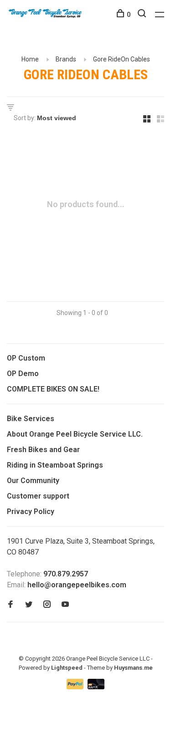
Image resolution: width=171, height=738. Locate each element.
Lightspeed (67, 667)
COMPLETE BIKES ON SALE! (53, 389)
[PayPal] (76, 686)
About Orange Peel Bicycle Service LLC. (75, 434)
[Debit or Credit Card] (96, 686)
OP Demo (23, 373)
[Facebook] (10, 605)
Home (30, 59)
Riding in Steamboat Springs (55, 465)
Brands (66, 59)
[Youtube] (65, 605)
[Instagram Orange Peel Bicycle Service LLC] (47, 605)
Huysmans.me (133, 667)
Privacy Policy (30, 511)
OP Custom (26, 358)
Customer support (38, 496)
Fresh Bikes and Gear (43, 449)
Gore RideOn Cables (121, 59)
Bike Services (30, 418)
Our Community (33, 480)
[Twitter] (28, 605)
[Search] (143, 14)
